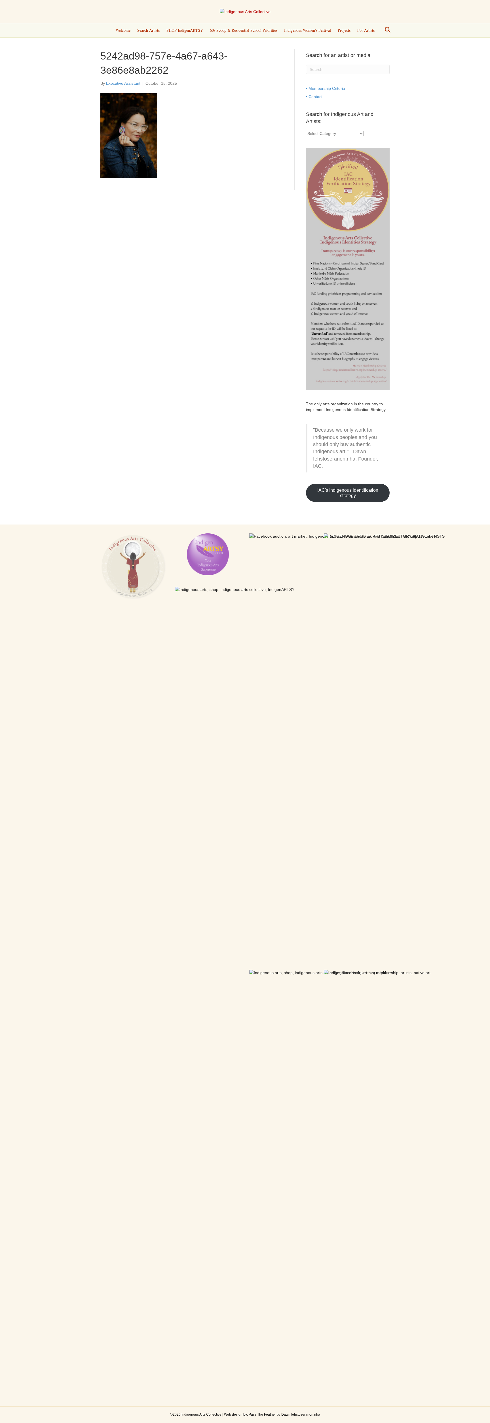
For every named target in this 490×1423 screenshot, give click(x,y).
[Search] (386, 30)
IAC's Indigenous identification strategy (347, 493)
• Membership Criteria (325, 88)
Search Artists (148, 30)
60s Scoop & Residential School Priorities (243, 30)
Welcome (123, 30)
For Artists (366, 30)
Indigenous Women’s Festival (307, 30)
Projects (344, 30)
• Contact (314, 96)
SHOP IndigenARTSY (184, 30)
